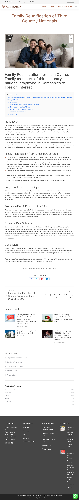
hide (16, 95)
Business (9, 35)
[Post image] (10, 318)
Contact (26, 427)
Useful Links (70, 2)
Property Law (11, 375)
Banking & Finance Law (14, 362)
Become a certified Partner (61, 6)
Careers (43, 6)
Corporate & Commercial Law (17, 358)
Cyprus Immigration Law (15, 366)
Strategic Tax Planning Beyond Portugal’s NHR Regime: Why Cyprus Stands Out (63, 318)
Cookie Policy (58, 495)
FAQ (24, 434)
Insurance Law (12, 371)
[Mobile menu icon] (75, 6)
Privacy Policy (48, 495)
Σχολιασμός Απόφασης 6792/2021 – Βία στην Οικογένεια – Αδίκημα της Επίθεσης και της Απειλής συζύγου (63, 335)
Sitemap (26, 438)
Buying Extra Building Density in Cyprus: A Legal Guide (26, 332)
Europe (9, 41)
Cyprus (9, 38)
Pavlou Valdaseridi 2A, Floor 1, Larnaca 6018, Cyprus (22, 2)
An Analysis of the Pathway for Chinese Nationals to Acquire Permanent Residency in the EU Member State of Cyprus (27, 319)
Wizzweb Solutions (44, 498)
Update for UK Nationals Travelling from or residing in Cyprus (70, 434)
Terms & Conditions (29, 442)
